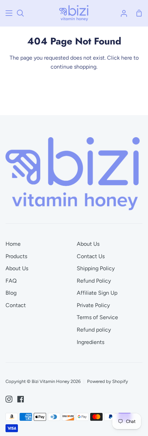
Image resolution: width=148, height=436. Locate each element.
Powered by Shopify (107, 381)
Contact (16, 305)
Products (16, 256)
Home (13, 244)
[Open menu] (9, 13)
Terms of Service (97, 317)
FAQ (11, 280)
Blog (11, 293)
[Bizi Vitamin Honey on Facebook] (20, 399)
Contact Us (91, 256)
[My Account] (123, 13)
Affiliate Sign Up (97, 293)
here (126, 57)
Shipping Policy (96, 268)
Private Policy (93, 305)
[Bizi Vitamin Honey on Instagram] (9, 399)
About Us (17, 268)
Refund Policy (94, 280)
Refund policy (94, 329)
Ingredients (90, 342)
